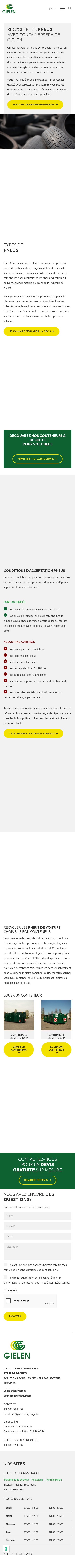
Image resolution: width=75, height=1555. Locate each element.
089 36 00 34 (37, 1431)
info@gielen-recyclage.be (25, 1414)
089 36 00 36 (15, 1409)
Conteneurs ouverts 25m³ (56, 1036)
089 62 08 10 (24, 1426)
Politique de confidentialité (43, 1270)
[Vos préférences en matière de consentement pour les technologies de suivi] (6, 1548)
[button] (52, 8)
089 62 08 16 (15, 1445)
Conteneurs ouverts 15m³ (18, 1036)
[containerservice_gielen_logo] (8, 8)
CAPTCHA (10, 1290)
